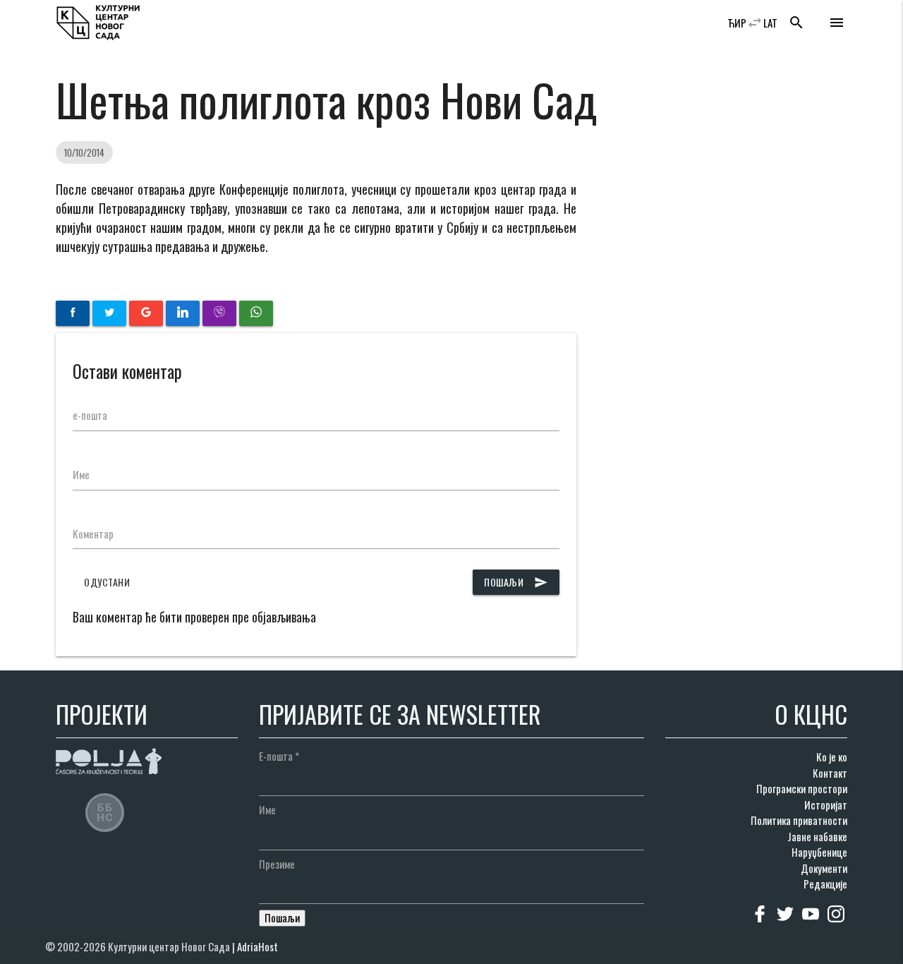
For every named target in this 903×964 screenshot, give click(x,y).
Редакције (825, 883)
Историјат (825, 804)
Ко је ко (831, 756)
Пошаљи (516, 581)
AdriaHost (257, 946)
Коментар (93, 533)
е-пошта (90, 415)
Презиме (277, 864)
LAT (770, 22)
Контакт (830, 773)
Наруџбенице (819, 852)
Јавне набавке (817, 836)
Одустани (107, 581)
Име (81, 474)
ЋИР (736, 22)
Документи (824, 868)
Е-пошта (279, 756)
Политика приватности (799, 820)
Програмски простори (801, 788)
